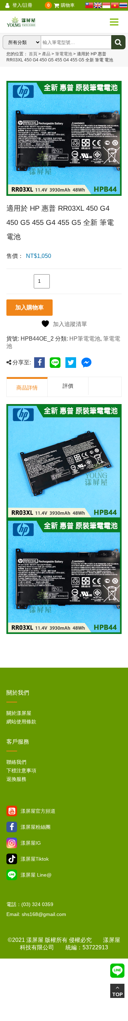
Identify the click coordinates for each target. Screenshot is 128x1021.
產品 (46, 53)
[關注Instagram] (11, 843)
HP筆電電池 (84, 339)
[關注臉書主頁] (11, 827)
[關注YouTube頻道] (11, 811)
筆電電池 (63, 53)
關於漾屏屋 (18, 713)
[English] (98, 5)
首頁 (33, 53)
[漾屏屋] (38, 22)
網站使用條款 (21, 721)
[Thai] (123, 5)
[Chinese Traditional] (89, 5)
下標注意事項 (21, 770)
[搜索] (118, 42)
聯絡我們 (16, 762)
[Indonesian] (106, 5)
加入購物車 (29, 307)
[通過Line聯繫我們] (11, 875)
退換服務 (16, 779)
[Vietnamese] (115, 5)
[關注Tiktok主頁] (11, 859)
